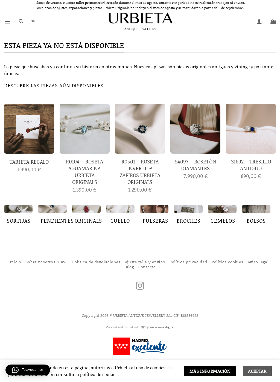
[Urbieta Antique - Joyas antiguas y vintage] (140, 21)
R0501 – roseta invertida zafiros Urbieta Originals (140, 172)
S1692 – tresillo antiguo (251, 165)
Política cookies (227, 262)
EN (33, 21)
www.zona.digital (162, 327)
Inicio (15, 262)
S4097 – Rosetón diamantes (195, 165)
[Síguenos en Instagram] (140, 286)
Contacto (147, 267)
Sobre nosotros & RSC (47, 262)
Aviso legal (258, 262)
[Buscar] (21, 21)
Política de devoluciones (96, 262)
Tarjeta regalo (29, 162)
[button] (7, 21)
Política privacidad (188, 262)
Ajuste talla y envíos (145, 262)
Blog (130, 267)
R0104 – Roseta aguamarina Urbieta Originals (84, 172)
